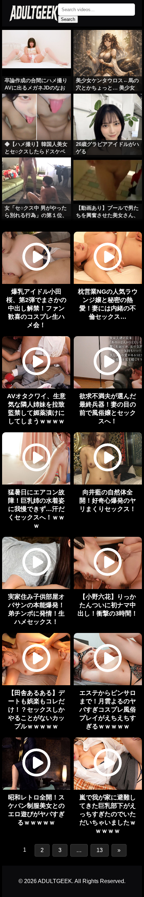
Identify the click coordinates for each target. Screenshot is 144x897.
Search (68, 19)
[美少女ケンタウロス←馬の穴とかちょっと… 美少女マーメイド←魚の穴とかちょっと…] (107, 44)
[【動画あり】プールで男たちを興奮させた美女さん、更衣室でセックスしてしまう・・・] (107, 171)
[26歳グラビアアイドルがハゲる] (107, 108)
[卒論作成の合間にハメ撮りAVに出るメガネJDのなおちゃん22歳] (36, 44)
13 (99, 850)
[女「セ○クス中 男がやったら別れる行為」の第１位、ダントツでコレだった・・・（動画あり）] (36, 171)
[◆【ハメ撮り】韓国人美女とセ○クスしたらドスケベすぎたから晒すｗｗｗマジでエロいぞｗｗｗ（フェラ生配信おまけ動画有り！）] (36, 108)
